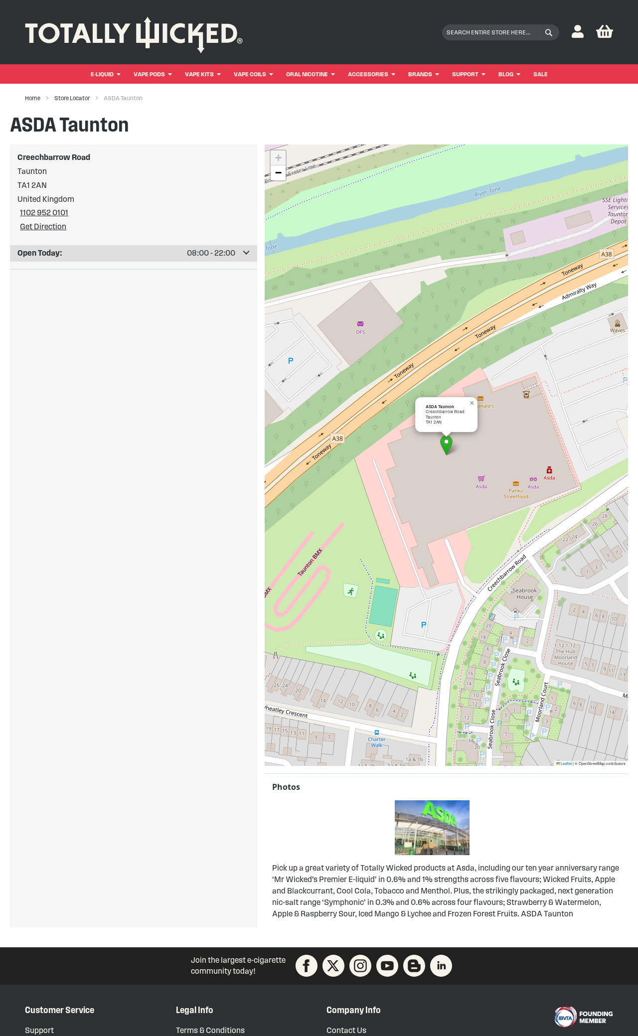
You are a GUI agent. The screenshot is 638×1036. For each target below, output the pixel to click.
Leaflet (566, 763)
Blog (505, 74)
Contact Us (346, 1030)
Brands (420, 74)
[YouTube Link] (387, 966)
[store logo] (134, 32)
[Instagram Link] (360, 966)
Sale (540, 74)
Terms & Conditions (210, 1030)
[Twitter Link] (333, 966)
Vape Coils (250, 74)
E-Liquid (102, 74)
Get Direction (43, 226)
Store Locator (72, 98)
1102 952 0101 (44, 212)
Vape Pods (149, 74)
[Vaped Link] (414, 966)
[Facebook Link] (307, 966)
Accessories (368, 74)
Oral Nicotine (307, 74)
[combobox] (500, 32)
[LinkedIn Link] (441, 966)
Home (33, 98)
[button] (578, 32)
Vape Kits (199, 74)
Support (465, 74)
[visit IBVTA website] (583, 1017)
